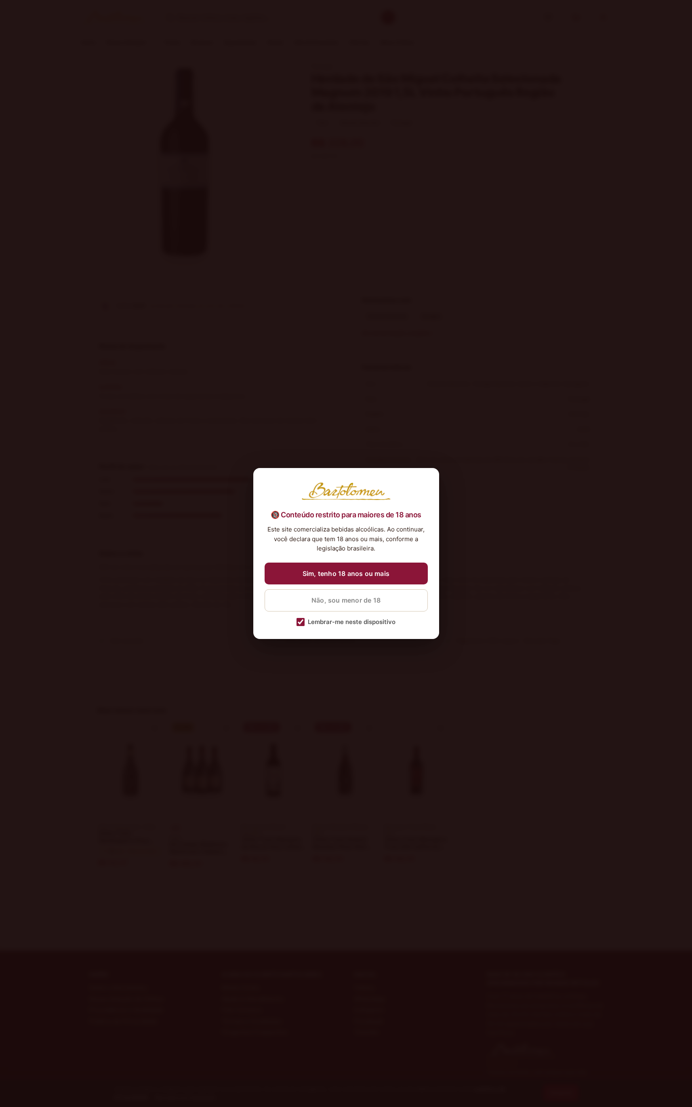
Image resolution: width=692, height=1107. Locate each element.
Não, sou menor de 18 (346, 600)
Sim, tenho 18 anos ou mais (346, 573)
